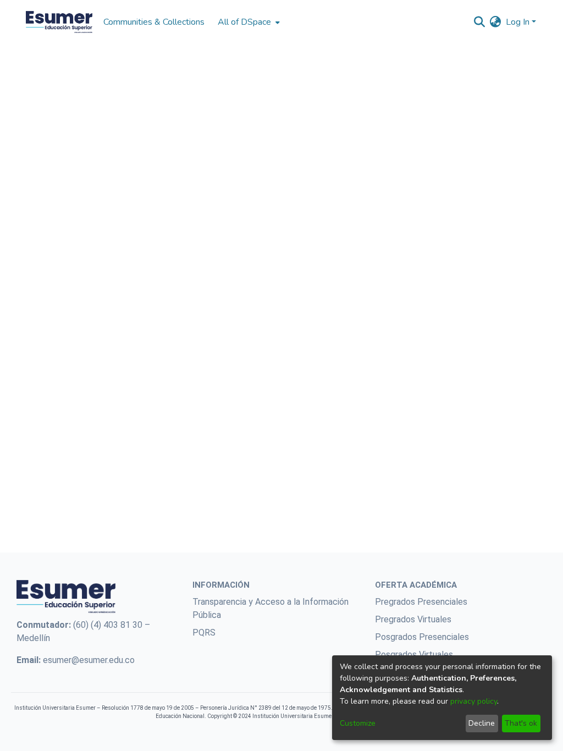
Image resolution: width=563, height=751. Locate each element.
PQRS (204, 632)
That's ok (521, 723)
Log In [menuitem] (517, 22)
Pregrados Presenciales (421, 602)
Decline (481, 723)
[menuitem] (248, 22)
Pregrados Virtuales (413, 619)
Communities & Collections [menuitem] (154, 22)
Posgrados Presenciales (422, 637)
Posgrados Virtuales (414, 654)
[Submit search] (480, 22)
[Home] (59, 22)
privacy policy (473, 701)
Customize (358, 723)
